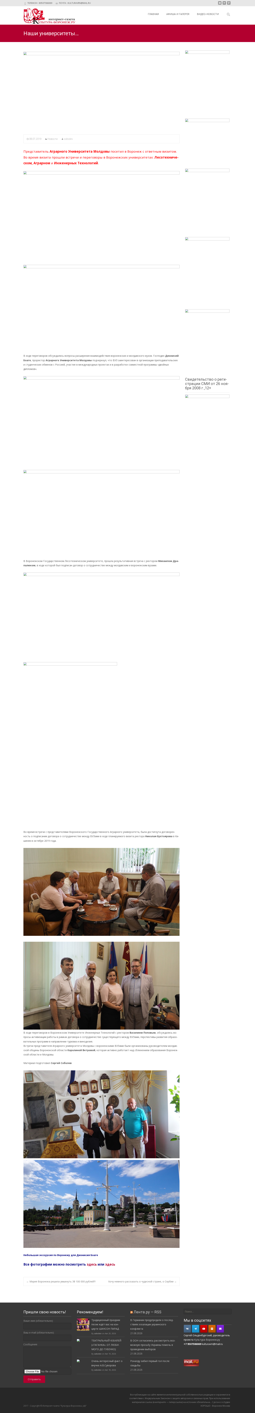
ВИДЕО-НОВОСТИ (208, 14)
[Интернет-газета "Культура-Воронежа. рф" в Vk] (187, 1329)
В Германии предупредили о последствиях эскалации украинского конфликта (151, 1324)
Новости (53, 138)
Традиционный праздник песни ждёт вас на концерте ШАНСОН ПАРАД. (105, 1324)
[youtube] (220, 4)
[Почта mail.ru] (220, 1329)
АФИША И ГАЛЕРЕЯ (177, 14)
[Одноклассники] (212, 1329)
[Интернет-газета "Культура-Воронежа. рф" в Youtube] (203, 1329)
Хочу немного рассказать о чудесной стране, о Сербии (142, 1281)
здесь (92, 1264)
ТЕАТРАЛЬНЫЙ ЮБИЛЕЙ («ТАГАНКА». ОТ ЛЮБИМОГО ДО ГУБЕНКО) (106, 1345)
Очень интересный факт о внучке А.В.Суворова (106, 1363)
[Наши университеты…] (101, 91)
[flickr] (224, 4)
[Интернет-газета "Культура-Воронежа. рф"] (46, 15)
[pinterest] (229, 4)
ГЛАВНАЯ (153, 14)
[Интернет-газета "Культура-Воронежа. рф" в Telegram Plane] (195, 1329)
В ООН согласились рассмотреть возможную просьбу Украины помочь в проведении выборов (152, 1345)
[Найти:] (208, 1311)
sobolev (68, 138)
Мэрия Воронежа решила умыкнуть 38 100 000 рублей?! (60, 1281)
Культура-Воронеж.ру (207, 1339)
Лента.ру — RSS (147, 1312)
